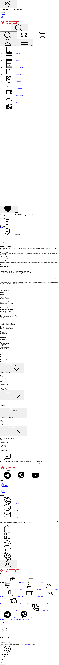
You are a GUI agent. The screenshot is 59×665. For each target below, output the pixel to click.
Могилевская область (5, 628)
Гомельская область (5, 626)
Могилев (3, 629)
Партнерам (4, 491)
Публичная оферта (5, 485)
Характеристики (6, 218)
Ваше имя (10, 642)
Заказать (2, 645)
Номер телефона (3, 663)
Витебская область (4, 630)
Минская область (4, 624)
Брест (2, 633)
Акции (3, 16)
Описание (2, 218)
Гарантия (3, 483)
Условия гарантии (13, 610)
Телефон (10, 643)
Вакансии (3, 492)
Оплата (3, 14)
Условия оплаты (39, 603)
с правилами (27, 644)
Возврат (3, 484)
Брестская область (4, 632)
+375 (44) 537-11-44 (17, 503)
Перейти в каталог (3, 227)
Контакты (3, 17)
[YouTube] (35, 478)
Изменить (3, 12)
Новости (1, 619)
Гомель (3, 627)
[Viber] (21, 478)
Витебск (3, 631)
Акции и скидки (4, 493)
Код (1, 662)
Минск (3, 625)
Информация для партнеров (11, 619)
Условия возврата (19, 610)
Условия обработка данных (26, 619)
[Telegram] (7, 478)
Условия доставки (34, 603)
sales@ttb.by (16, 517)
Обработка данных (5, 486)
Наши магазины (44, 603)
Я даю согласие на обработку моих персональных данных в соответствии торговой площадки (18, 644)
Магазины (3, 15)
